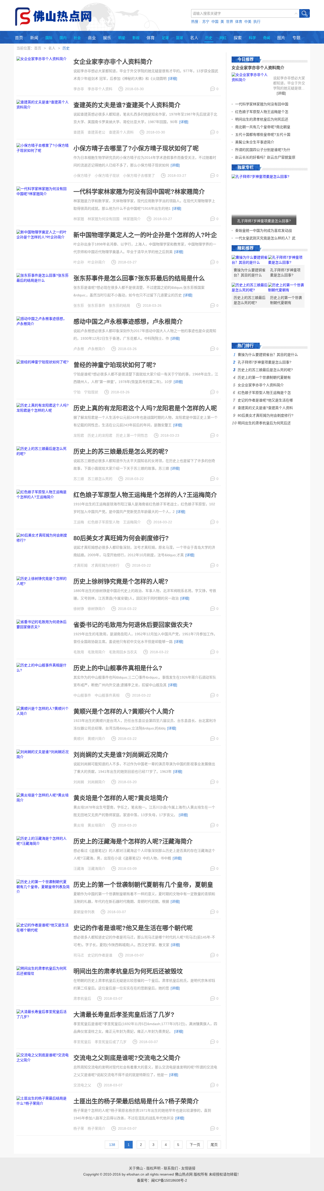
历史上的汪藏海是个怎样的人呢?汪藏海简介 (133, 841)
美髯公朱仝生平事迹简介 (254, 142)
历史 (208, 38)
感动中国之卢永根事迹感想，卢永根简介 (128, 321)
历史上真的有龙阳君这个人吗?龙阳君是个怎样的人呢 (145, 408)
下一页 (195, 1145)
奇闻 (266, 38)
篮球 (179, 38)
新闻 (34, 38)
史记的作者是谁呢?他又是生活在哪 (265, 400)
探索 (238, 38)
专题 (296, 38)
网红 (223, 38)
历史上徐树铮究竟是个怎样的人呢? (120, 581)
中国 (214, 22)
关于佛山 (136, 1168)
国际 (48, 38)
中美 (247, 22)
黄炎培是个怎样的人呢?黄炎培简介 (120, 798)
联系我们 (171, 1168)
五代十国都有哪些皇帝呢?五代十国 (262, 134)
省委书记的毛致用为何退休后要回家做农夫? (133, 624)
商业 (92, 38)
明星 (121, 38)
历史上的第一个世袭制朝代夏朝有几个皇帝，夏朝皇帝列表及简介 (143, 888)
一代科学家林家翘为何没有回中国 (261, 104)
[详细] (172, 78)
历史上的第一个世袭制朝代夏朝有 (286, 300)
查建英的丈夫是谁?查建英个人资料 (265, 408)
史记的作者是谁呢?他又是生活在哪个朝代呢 (133, 928)
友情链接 (188, 1168)
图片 (281, 38)
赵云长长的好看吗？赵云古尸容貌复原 (265, 157)
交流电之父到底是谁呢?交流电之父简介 (126, 1057)
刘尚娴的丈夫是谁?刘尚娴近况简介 (120, 754)
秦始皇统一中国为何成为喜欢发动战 (263, 230)
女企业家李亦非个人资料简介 (112, 61)
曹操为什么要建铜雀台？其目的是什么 (250, 272)
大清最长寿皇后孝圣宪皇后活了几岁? (123, 1014)
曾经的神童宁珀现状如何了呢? (114, 364)
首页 (19, 38)
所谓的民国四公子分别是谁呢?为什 (262, 150)
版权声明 (153, 1168)
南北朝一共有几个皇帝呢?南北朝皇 (262, 127)
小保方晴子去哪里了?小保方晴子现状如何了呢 (136, 148)
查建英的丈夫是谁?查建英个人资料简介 (126, 105)
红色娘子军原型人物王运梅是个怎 (261, 112)
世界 (229, 22)
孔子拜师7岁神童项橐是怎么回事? (264, 221)
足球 (165, 38)
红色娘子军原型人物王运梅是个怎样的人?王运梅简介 (145, 494)
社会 (77, 38)
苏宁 (205, 22)
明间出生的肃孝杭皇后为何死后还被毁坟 (128, 971)
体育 (238, 22)
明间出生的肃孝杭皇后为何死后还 (261, 119)
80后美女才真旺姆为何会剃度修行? (121, 538)
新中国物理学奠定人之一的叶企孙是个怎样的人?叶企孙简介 (145, 238)
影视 (135, 38)
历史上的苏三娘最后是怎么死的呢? (120, 451)
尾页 (214, 1145)
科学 (252, 38)
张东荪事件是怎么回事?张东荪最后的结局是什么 (139, 278)
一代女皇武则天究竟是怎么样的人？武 (265, 238)
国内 (63, 38)
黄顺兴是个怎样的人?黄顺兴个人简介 (123, 711)
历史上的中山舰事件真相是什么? (117, 668)
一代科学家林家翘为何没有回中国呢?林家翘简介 (139, 191)
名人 (194, 38)
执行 (256, 22)
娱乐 (107, 38)
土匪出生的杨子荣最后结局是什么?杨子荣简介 (136, 1101)
